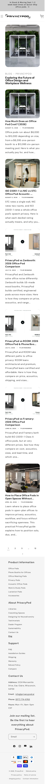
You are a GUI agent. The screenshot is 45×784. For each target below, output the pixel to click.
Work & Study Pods (16, 597)
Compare (12, 678)
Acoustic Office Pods (17, 593)
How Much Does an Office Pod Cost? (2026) (20, 120)
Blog (10, 645)
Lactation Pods (15, 601)
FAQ (10, 659)
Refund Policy (14, 674)
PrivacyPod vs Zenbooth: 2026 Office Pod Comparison (20, 269)
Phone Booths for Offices (19, 581)
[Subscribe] (32, 746)
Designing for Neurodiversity (21, 626)
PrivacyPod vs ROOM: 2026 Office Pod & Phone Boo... (20, 349)
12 (18, 563)
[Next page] (25, 563)
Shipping (12, 666)
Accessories (13, 605)
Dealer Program (15, 634)
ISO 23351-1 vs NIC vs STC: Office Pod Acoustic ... (21, 196)
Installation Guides (16, 662)
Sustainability (14, 637)
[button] (35, 16)
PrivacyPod (18, 780)
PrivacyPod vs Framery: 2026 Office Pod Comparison (19, 432)
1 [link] (10, 557)
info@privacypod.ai (24, 703)
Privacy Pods (14, 589)
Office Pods (13, 578)
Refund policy (30, 780)
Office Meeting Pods (17, 585)
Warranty (12, 670)
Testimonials (14, 630)
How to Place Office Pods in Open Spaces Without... (21, 506)
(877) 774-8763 (22, 708)
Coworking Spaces (16, 622)
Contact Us (13, 641)
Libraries (12, 618)
